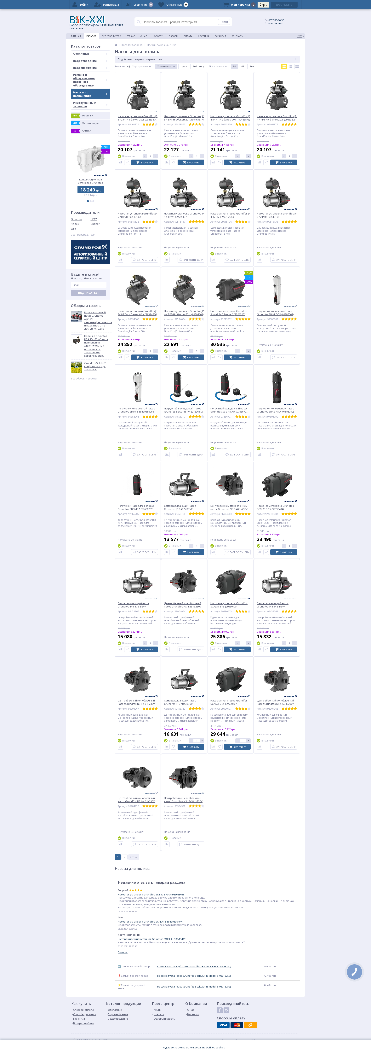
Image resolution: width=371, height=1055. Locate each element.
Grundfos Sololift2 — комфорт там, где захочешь (96, 366)
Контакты (237, 36)
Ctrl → (133, 857)
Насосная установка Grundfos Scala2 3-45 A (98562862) (151, 894)
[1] (88, 201)
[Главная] (116, 45)
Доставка (203, 36)
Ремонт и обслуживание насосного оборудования (84, 80)
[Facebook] (220, 1010)
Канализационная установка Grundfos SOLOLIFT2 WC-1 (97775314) (90, 181)
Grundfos (76, 219)
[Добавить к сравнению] (120, 162)
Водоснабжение (85, 68)
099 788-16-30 (276, 23)
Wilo (73, 228)
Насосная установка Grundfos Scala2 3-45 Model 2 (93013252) (194, 975)
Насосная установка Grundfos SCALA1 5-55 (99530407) (150, 921)
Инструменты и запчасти (84, 104)
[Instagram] (226, 1010)
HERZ (94, 219)
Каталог (91, 36)
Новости (157, 36)
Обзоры (173, 36)
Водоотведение (85, 61)
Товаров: (120, 66)
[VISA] (223, 1025)
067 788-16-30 (276, 20)
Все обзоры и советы (84, 378)
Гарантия (220, 36)
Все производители (83, 234)
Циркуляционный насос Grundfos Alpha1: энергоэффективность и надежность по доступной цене (98, 320)
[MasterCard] (237, 1025)
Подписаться (88, 293)
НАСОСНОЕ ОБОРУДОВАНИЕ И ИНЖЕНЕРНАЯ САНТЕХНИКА (96, 26)
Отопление (81, 54)
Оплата (188, 36)
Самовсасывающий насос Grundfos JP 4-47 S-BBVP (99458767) (194, 966)
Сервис (131, 36)
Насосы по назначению (82, 94)
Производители (111, 36)
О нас (143, 36)
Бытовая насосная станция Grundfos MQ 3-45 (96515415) (152, 939)
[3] (93, 201)
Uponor (95, 224)
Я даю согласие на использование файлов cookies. (194, 1047)
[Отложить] (127, 162)
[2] (91, 201)
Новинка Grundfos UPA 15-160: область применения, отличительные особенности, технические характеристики (96, 345)
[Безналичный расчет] (250, 1025)
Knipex (75, 224)
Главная (76, 36)
